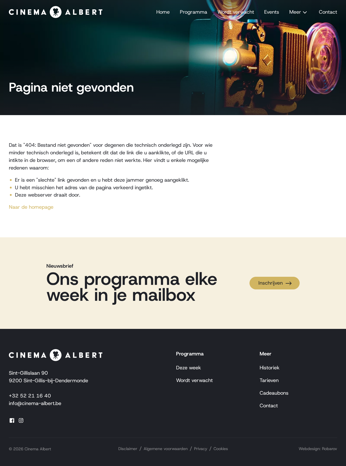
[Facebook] (13, 420)
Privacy (200, 448)
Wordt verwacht (235, 12)
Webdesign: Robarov (318, 448)
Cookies (221, 448)
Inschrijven (270, 283)
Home (163, 12)
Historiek (270, 367)
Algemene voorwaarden (166, 448)
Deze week (188, 367)
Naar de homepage (31, 207)
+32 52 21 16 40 (30, 395)
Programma (193, 12)
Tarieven (269, 380)
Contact (328, 12)
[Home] (55, 12)
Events (271, 12)
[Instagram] (22, 420)
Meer (295, 12)
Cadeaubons (274, 393)
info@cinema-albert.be (35, 403)
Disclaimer (127, 448)
